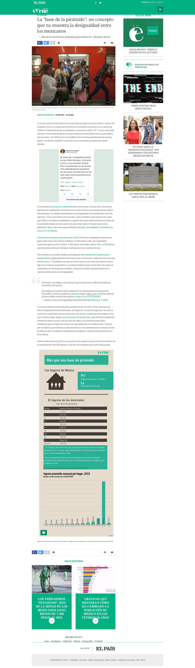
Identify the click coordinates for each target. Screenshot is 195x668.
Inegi (46, 641)
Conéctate (145, 2)
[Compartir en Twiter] (46, 43)
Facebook (57, 541)
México (77, 641)
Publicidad (74, 660)
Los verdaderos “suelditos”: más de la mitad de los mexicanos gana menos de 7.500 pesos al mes (52, 608)
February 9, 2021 (99, 300)
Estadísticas (56, 641)
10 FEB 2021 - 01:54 (64, 115)
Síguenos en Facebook (95, 2)
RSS (137, 660)
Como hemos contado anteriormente (55, 237)
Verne (40, 11)
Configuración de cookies (126, 660)
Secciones (160, 9)
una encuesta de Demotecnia (76, 317)
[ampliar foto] (76, 443)
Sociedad (99, 641)
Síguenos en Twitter (100, 2)
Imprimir (104, 43)
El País (40, 2)
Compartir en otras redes (52, 43)
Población (67, 641)
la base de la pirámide (62, 206)
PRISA (143, 660)
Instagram (71, 541)
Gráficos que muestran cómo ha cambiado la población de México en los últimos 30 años (95, 608)
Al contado (42, 15)
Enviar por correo (112, 43)
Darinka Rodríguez (45, 115)
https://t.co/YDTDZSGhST (88, 296)
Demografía (87, 641)
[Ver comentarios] (59, 43)
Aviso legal (83, 660)
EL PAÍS (105, 648)
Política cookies (110, 660)
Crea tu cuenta (157, 2)
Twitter (64, 541)
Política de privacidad (96, 660)
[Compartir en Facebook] (40, 43)
